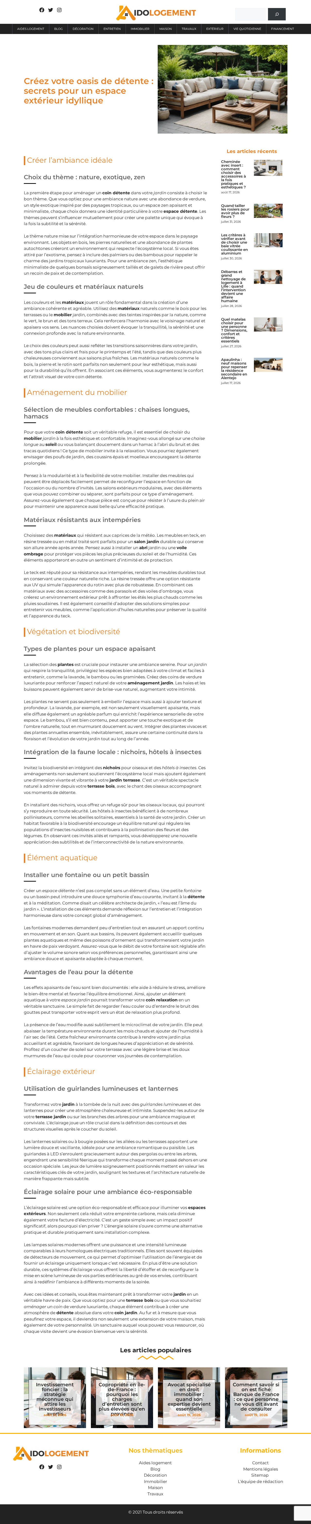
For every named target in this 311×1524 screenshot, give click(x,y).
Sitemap (260, 1475)
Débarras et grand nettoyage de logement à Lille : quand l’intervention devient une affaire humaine (233, 286)
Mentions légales (260, 1469)
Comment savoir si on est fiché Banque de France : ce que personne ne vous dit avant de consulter (256, 1397)
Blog (58, 29)
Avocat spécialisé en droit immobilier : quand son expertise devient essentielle (189, 1397)
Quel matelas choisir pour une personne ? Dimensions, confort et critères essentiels (234, 330)
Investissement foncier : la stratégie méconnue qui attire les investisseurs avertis (55, 1399)
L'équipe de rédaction (260, 1481)
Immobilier (140, 29)
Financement (282, 29)
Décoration (83, 29)
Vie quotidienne (247, 29)
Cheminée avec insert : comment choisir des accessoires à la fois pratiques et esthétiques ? (233, 174)
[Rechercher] (277, 14)
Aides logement (30, 29)
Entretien (112, 29)
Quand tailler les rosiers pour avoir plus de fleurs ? (235, 211)
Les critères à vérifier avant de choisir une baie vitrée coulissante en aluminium (234, 244)
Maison (165, 29)
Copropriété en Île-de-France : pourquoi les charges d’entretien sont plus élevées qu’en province (122, 1399)
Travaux (189, 29)
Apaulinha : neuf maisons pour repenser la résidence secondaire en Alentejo (234, 368)
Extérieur (215, 29)
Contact (260, 1462)
